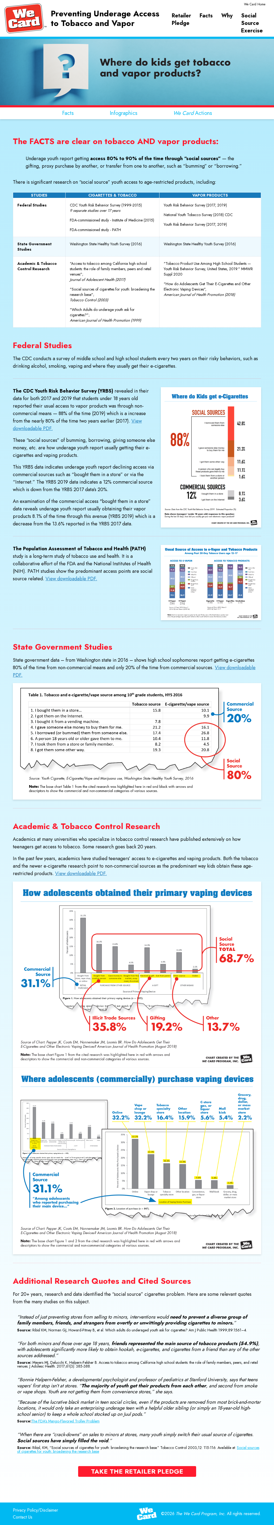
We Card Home (254, 4)
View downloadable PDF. (71, 578)
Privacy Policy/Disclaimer (35, 1510)
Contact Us (22, 1517)
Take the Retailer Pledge (137, 1471)
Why (227, 16)
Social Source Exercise (252, 23)
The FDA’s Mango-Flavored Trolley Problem (65, 1421)
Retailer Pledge (181, 19)
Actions (192, 113)
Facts (206, 16)
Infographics (123, 113)
